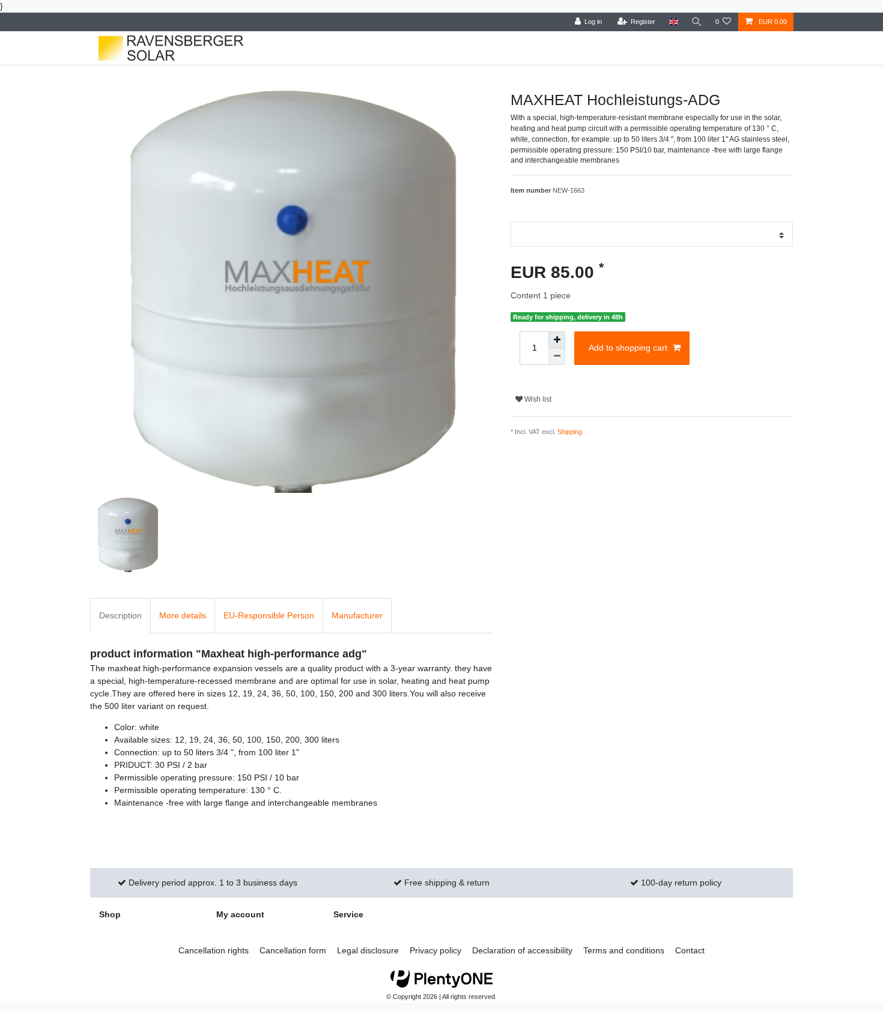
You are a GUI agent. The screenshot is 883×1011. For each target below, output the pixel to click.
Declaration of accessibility (522, 950)
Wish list (537, 399)
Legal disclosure (368, 950)
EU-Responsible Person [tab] (268, 615)
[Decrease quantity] (556, 356)
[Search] (697, 22)
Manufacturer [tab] (357, 615)
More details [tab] (182, 615)
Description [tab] (120, 615)
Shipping (569, 431)
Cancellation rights (213, 950)
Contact (690, 950)
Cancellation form (292, 950)
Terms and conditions (623, 950)
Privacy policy (435, 950)
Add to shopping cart (628, 347)
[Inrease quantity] (556, 339)
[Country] (673, 22)
